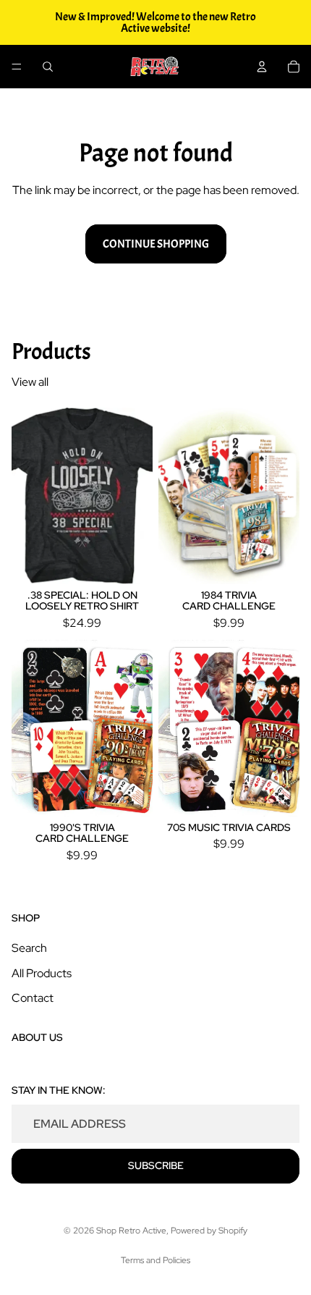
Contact (33, 997)
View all (30, 381)
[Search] (48, 67)
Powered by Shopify (209, 1230)
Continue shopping (156, 244)
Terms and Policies (155, 1260)
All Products (42, 972)
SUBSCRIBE (156, 1165)
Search (29, 948)
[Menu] (16, 66)
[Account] (262, 67)
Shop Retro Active (131, 1230)
